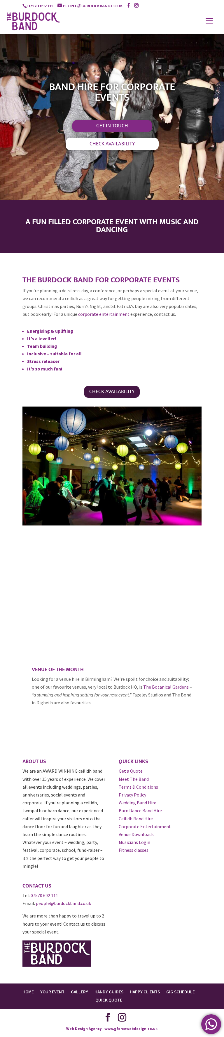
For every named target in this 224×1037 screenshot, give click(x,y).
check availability (112, 144)
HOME (28, 992)
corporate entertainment (104, 314)
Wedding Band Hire (137, 803)
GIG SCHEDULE (180, 992)
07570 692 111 (44, 895)
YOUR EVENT (52, 992)
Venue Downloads (136, 834)
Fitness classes (133, 850)
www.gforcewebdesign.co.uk (131, 1028)
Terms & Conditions (138, 787)
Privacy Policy (132, 795)
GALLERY (79, 992)
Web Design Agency (84, 1028)
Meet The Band (134, 779)
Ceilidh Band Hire (136, 819)
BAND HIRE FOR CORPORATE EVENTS (112, 92)
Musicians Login (134, 842)
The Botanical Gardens (166, 687)
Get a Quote (131, 771)
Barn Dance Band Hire (140, 810)
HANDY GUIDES (108, 992)
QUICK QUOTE (108, 1000)
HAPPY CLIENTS (145, 992)
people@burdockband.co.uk (63, 903)
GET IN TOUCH (112, 126)
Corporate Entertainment (145, 826)
